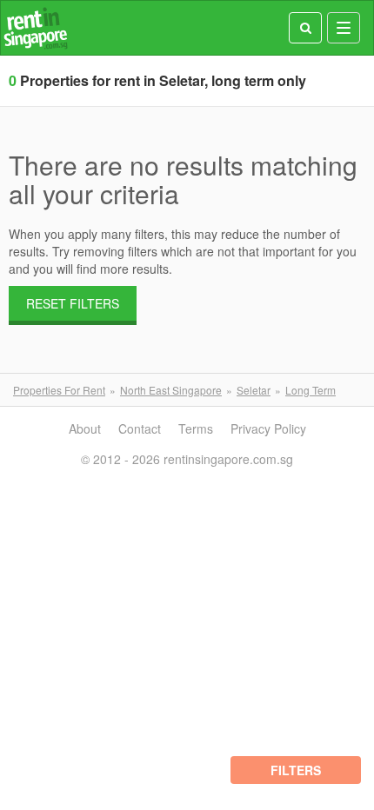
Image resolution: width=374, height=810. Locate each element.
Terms (195, 428)
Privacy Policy (268, 428)
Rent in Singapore (35, 28)
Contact (139, 428)
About (85, 428)
